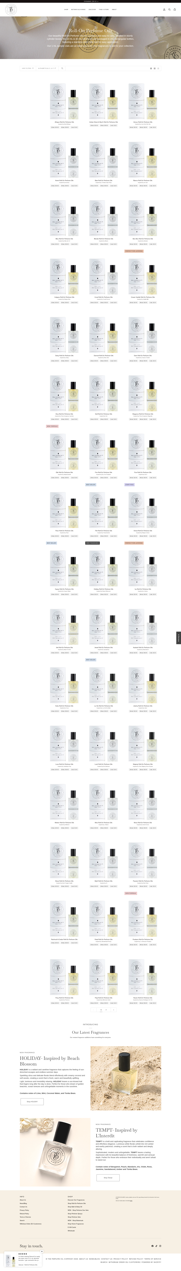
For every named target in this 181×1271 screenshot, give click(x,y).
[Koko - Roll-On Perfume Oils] (64, 680)
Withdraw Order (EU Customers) (30, 1224)
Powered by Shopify (151, 1262)
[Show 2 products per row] (151, 68)
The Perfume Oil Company (60, 1259)
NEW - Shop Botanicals (75, 1220)
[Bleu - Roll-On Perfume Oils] (64, 213)
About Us (23, 1200)
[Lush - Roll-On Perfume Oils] (103, 738)
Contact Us (23, 1207)
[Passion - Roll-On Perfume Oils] (142, 855)
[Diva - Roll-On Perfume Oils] (64, 388)
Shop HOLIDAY (32, 1102)
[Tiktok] (156, 1246)
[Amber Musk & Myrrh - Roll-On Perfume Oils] (103, 96)
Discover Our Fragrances (76, 1200)
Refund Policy (24, 1213)
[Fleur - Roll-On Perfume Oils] (64, 505)
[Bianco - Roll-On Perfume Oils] (142, 155)
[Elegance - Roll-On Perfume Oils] (142, 388)
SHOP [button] (70, 1197)
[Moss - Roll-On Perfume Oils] (142, 797)
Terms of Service (25, 1217)
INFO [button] (22, 1197)
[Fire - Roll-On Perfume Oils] (103, 447)
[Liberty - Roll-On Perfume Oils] (142, 680)
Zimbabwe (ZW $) (90, 1)
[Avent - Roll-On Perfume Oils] (64, 155)
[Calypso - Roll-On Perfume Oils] (64, 271)
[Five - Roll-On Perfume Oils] (142, 447)
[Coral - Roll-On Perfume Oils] (103, 271)
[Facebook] (152, 1246)
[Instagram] (160, 1246)
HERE (131, 1200)
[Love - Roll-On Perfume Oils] (64, 738)
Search (22, 1220)
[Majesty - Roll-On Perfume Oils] (142, 738)
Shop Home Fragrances (76, 1224)
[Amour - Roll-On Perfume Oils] (142, 96)
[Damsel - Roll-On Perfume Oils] (103, 330)
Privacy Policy (24, 1210)
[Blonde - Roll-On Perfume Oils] (103, 213)
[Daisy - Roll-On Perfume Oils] (64, 330)
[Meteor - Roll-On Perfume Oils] (64, 797)
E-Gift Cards (72, 1227)
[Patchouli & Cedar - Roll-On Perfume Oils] (64, 914)
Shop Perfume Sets (74, 1217)
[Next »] (114, 1010)
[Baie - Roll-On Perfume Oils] (103, 155)
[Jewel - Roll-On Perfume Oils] (103, 622)
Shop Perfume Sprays (75, 1213)
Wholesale (71, 1231)
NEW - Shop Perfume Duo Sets (78, 1210)
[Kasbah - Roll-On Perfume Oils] (142, 622)
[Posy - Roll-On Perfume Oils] (64, 972)
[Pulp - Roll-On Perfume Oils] (103, 972)
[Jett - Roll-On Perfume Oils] (64, 622)
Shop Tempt (108, 1178)
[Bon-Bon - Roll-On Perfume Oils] (142, 213)
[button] (66, 9)
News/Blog (23, 1203)
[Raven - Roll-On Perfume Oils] (142, 972)
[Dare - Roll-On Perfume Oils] (142, 330)
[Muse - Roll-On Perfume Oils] (64, 855)
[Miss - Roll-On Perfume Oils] (103, 797)
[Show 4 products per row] (158, 68)
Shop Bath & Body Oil (75, 1207)
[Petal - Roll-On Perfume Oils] (103, 914)
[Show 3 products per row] (154, 68)
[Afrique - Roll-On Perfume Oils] (64, 96)
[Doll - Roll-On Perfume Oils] (103, 388)
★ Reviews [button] (179, 638)
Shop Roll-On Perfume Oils (77, 1203)
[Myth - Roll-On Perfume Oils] (103, 855)
